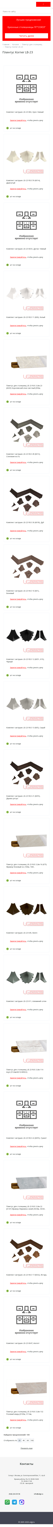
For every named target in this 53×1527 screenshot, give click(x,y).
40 (24, 1440)
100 (32, 1440)
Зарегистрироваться (45, 4)
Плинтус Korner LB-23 (14, 47)
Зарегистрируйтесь (18, 120)
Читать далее (26, 35)
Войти (41, 4)
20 (19, 1440)
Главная (5, 44)
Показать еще (27, 1448)
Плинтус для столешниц (32, 44)
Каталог (15, 44)
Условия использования (26, 1525)
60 (28, 1440)
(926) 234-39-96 (14, 1494)
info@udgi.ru (38, 1494)
